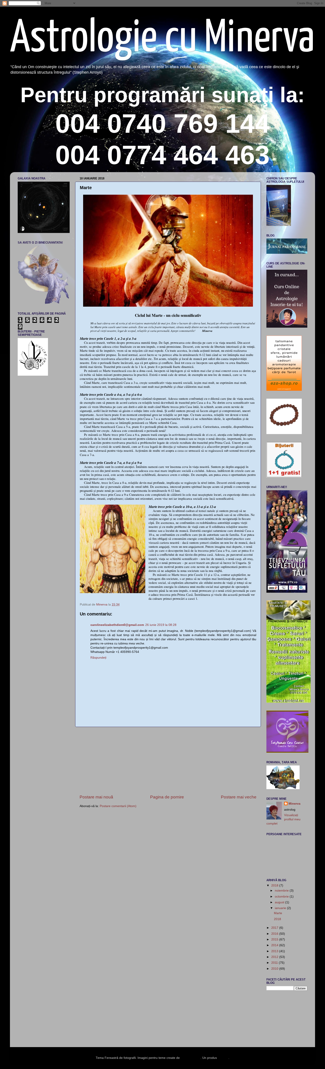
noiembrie (282, 890)
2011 (275, 962)
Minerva (294, 803)
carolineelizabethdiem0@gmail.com (117, 625)
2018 (275, 885)
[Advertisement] (168, 760)
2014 (275, 945)
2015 (275, 939)
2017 (275, 927)
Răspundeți (98, 657)
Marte (278, 913)
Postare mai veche (238, 797)
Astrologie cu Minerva (162, 39)
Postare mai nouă (96, 797)
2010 (275, 968)
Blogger (223, 1057)
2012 (275, 957)
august (280, 902)
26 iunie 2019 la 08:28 (160, 625)
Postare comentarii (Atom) (118, 806)
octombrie (282, 896)
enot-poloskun (191, 1057)
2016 (275, 933)
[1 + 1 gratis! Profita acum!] (284, 476)
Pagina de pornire (167, 797)
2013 (275, 951)
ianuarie (281, 908)
